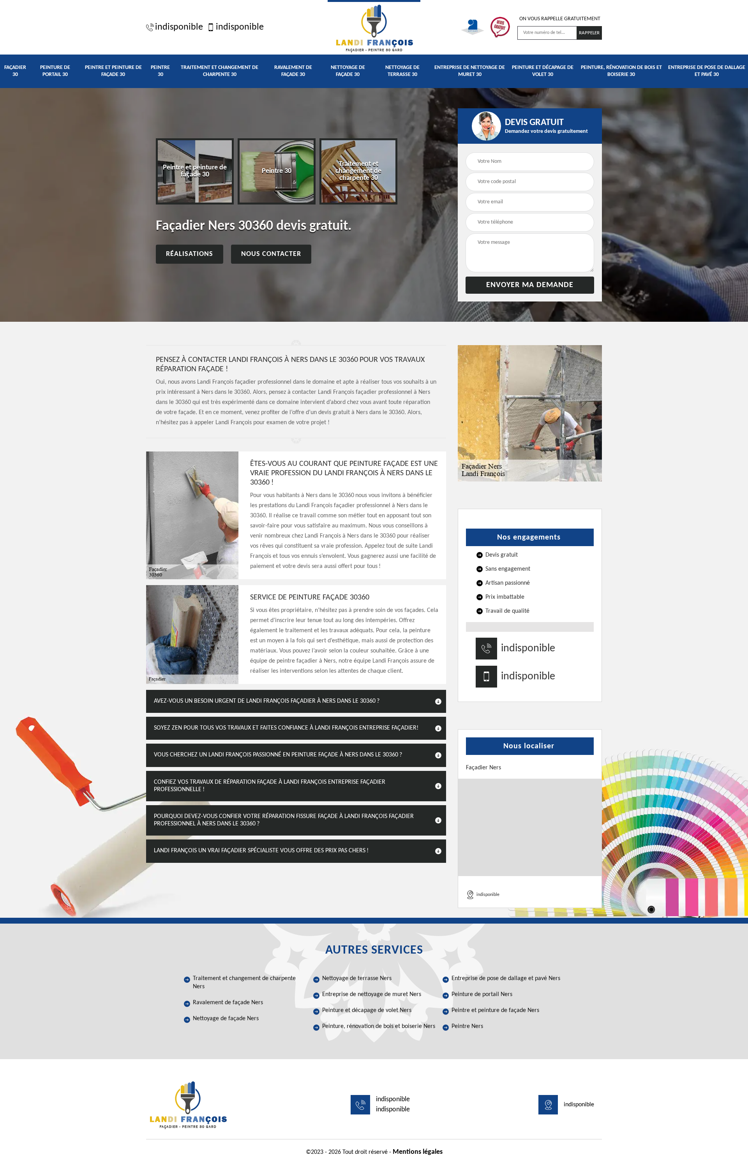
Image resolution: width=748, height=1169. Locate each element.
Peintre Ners (467, 1026)
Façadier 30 (15, 71)
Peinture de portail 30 (55, 71)
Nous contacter (271, 254)
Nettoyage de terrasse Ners (357, 978)
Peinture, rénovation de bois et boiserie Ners (378, 1026)
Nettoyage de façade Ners (226, 1019)
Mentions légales (418, 1152)
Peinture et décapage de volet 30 (542, 71)
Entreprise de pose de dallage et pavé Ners (506, 978)
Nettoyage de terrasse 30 (402, 71)
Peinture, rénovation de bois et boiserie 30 (621, 71)
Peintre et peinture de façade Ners (495, 1010)
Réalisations (189, 254)
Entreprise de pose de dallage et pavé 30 (706, 71)
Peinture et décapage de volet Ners (366, 1010)
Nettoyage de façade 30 (348, 71)
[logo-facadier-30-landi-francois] (374, 27)
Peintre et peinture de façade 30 (113, 71)
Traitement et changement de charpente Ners (244, 982)
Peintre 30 (160, 71)
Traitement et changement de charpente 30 (219, 71)
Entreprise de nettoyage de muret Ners (371, 994)
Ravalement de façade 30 (293, 71)
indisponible (179, 27)
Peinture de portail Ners (482, 994)
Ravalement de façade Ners (228, 1003)
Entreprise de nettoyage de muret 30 (469, 71)
